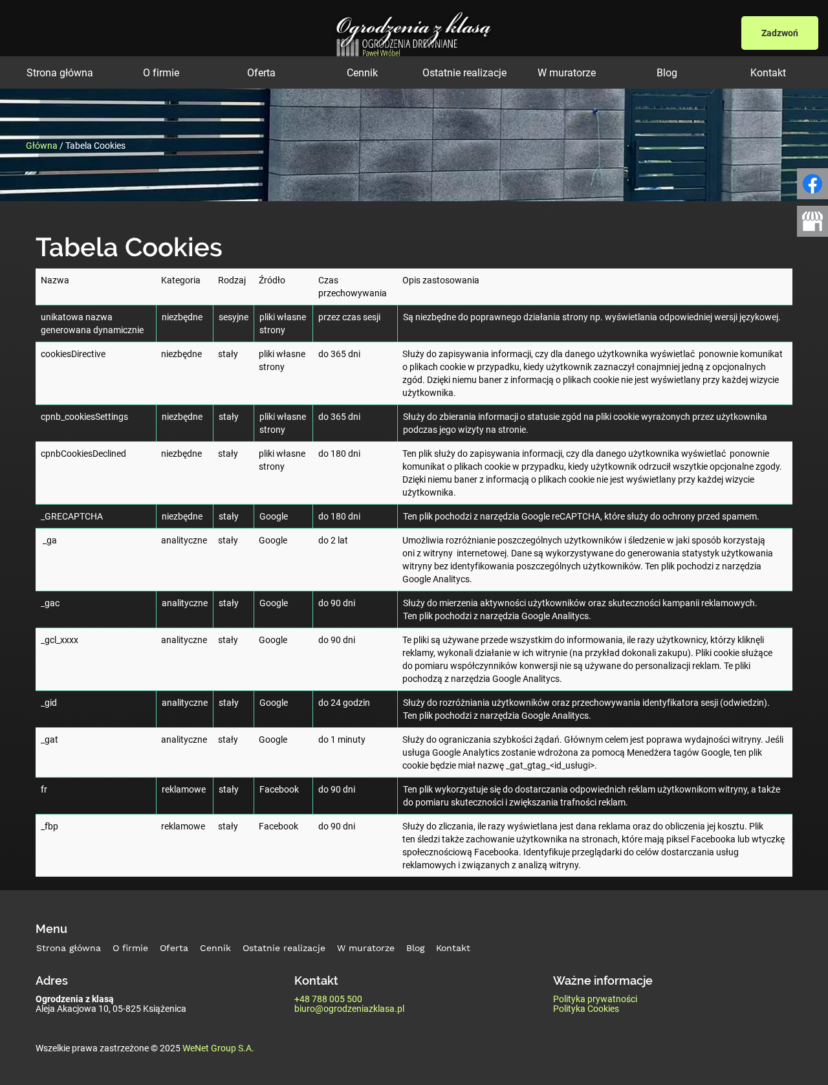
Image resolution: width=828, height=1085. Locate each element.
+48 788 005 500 (328, 998)
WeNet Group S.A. (218, 1048)
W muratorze (567, 72)
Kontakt (768, 72)
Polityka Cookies (586, 1008)
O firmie (161, 72)
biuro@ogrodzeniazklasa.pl (349, 1008)
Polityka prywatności (595, 998)
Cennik (362, 72)
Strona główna (60, 72)
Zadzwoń (779, 33)
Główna (42, 144)
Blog (667, 72)
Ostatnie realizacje (464, 72)
